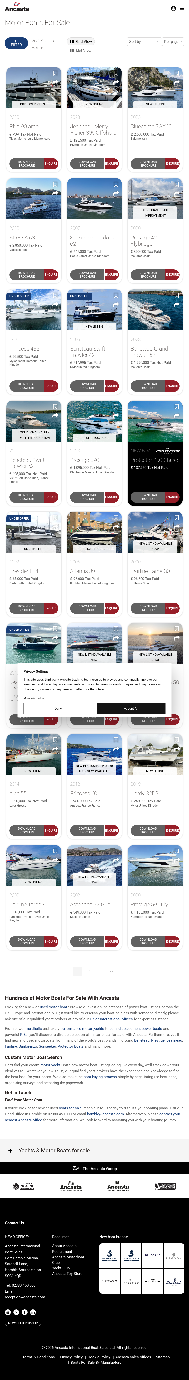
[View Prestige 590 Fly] (155, 865)
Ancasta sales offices (133, 1357)
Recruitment (62, 1251)
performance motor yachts (82, 1028)
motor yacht (50, 1065)
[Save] (55, 73)
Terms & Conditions (38, 1357)
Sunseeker (47, 1046)
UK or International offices (111, 1019)
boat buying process (100, 1077)
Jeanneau (174, 1040)
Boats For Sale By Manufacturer (97, 1362)
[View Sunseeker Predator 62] (94, 198)
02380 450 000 (23, 1285)
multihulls (34, 1028)
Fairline (11, 1046)
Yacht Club (61, 1268)
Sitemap (163, 1357)
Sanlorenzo (28, 1046)
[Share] (55, 82)
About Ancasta (64, 1246)
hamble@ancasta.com (105, 1114)
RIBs (24, 1034)
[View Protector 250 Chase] (155, 421)
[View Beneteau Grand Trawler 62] (155, 309)
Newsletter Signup (23, 1323)
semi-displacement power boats (136, 1028)
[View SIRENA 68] (33, 198)
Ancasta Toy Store (67, 1273)
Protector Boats (71, 1046)
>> (111, 971)
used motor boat (53, 1007)
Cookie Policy (99, 1357)
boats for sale (70, 1108)
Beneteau (141, 1040)
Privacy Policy (71, 1357)
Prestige (158, 1040)
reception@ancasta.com (25, 1297)
